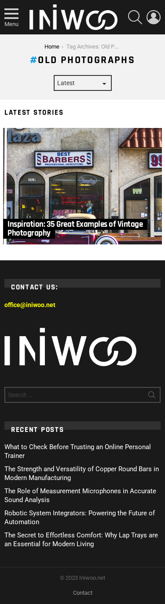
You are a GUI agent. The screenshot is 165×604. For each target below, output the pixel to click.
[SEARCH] (135, 17)
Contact (82, 592)
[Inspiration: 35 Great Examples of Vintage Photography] (82, 186)
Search (152, 396)
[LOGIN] (154, 17)
